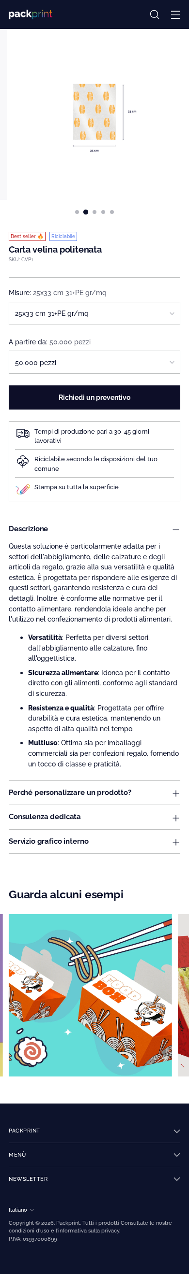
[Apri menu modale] (175, 15)
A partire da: (50, 342)
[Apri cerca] (154, 15)
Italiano (18, 1209)
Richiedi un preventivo (94, 397)
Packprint (68, 1222)
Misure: (58, 292)
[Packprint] (30, 14)
